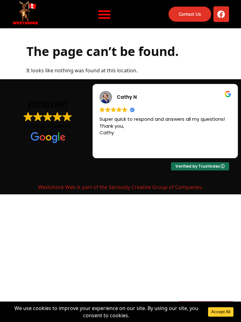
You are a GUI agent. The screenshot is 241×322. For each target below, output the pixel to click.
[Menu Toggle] (104, 14)
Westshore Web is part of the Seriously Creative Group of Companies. (120, 187)
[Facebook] (221, 14)
